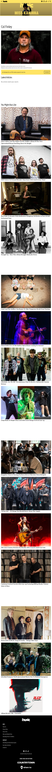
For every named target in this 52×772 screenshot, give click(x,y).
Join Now (47, 72)
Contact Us (5, 747)
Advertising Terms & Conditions (8, 736)
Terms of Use (5, 731)
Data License (23, 66)
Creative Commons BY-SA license (26, 68)
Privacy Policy (5, 729)
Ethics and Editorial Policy (7, 734)
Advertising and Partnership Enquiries (9, 742)
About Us (4, 726)
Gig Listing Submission (7, 745)
